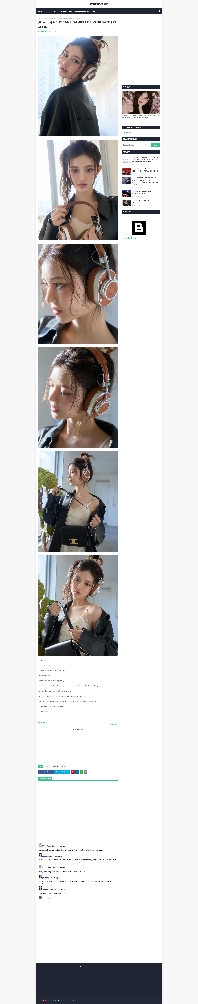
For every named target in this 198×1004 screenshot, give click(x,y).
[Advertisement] (78, 747)
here (49, 660)
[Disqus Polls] (78, 811)
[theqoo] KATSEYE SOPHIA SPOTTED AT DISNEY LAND (146, 192)
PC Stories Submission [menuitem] (63, 11)
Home (39, 18)
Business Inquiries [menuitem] (82, 11)
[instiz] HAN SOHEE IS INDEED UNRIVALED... (143, 202)
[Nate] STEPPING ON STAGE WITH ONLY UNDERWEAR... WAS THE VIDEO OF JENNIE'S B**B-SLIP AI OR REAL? (145, 181)
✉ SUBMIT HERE (127, 133)
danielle (46, 766)
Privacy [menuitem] (95, 11)
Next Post (114, 724)
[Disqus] (78, 870)
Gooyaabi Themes (72, 1001)
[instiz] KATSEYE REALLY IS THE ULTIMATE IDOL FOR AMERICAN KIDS (146, 170)
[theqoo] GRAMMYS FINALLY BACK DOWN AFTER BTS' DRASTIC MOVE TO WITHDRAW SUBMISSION (145, 160)
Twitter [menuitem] (48, 11)
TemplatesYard (53, 1001)
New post (41, 722)
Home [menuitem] (40, 11)
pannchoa (43, 31)
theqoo (45, 18)
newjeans (55, 766)
